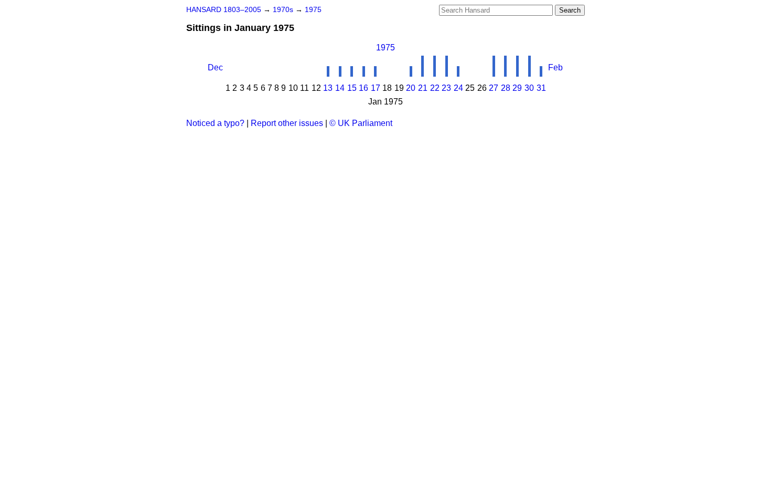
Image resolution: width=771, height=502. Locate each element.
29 (517, 87)
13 (328, 87)
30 (529, 87)
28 (505, 87)
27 (493, 87)
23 (446, 87)
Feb (555, 67)
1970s (284, 10)
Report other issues (287, 123)
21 (422, 87)
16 (363, 87)
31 (541, 87)
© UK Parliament (360, 123)
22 (435, 87)
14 (340, 87)
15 (352, 87)
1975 (313, 10)
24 (458, 87)
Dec (215, 67)
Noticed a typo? (215, 123)
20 (410, 87)
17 (375, 87)
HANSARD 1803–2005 (223, 10)
